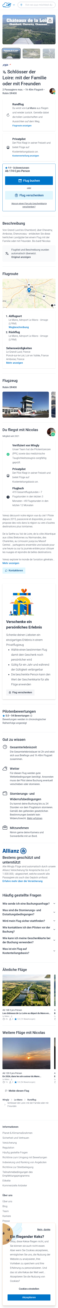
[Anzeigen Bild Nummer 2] (31, 53)
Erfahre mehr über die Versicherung (22, 881)
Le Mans (18, 1100)
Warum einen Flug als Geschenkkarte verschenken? (29, 205)
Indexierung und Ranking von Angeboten (24, 1162)
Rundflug (31, 1100)
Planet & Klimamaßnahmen (17, 1133)
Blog (4, 1206)
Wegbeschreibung (19, 327)
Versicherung (9, 1142)
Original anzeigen (21, 257)
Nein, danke (43, 1229)
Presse (6, 1221)
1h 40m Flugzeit (34, 89)
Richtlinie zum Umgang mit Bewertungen (24, 1157)
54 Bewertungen (21, 167)
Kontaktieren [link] (16, 570)
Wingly (5, 1100)
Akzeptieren (29, 1297)
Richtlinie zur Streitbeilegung (17, 1167)
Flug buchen (31, 180)
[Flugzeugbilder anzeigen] (25, 405)
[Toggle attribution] (52, 305)
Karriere (6, 1216)
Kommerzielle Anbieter (14, 1185)
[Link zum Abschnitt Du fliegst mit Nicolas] (52, 93)
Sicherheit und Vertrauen (15, 1137)
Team (5, 1211)
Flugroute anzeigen (22, 125)
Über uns (7, 1201)
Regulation (8, 1147)
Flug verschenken (31, 195)
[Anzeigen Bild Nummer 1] (11, 53)
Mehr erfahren (34, 818)
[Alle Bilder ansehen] (29, 29)
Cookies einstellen (29, 1288)
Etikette (6, 1180)
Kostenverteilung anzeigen (25, 155)
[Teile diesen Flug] (50, 20)
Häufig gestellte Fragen (15, 1152)
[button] (29, 290)
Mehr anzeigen (10, 563)
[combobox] (37, 5)
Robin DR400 (9, 93)
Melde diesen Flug (19, 1090)
